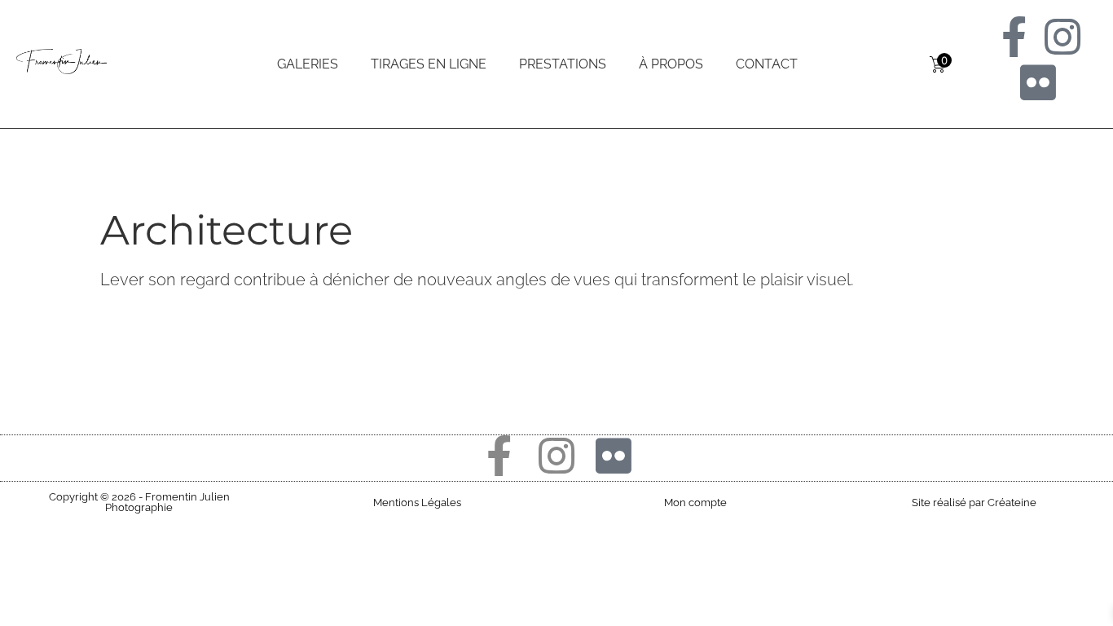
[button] (139, 502)
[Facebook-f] (1013, 36)
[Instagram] (1062, 36)
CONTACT (767, 64)
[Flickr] (1038, 82)
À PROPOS (671, 64)
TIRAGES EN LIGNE (428, 64)
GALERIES (307, 64)
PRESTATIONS (562, 64)
